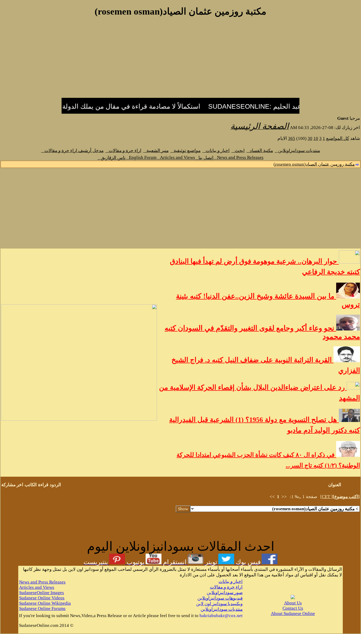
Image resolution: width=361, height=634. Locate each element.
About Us (293, 602)
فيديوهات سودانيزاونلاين (220, 598)
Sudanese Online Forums (42, 608)
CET (326, 496)
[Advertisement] (180, 60)
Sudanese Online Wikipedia (45, 603)
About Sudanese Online (293, 613)
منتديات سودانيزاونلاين (297, 150)
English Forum (141, 157)
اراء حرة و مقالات (123, 150)
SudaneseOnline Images (41, 592)
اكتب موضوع (346, 496)
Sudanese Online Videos (41, 597)
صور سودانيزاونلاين (225, 592)
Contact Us (293, 608)
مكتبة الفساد (260, 150)
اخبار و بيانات (216, 150)
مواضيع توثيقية (185, 150)
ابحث (238, 150)
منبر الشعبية (156, 150)
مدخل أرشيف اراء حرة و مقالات (72, 150)
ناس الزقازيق (112, 157)
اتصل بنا (204, 157)
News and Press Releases (238, 157)
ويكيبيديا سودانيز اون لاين (219, 603)
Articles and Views (176, 157)
